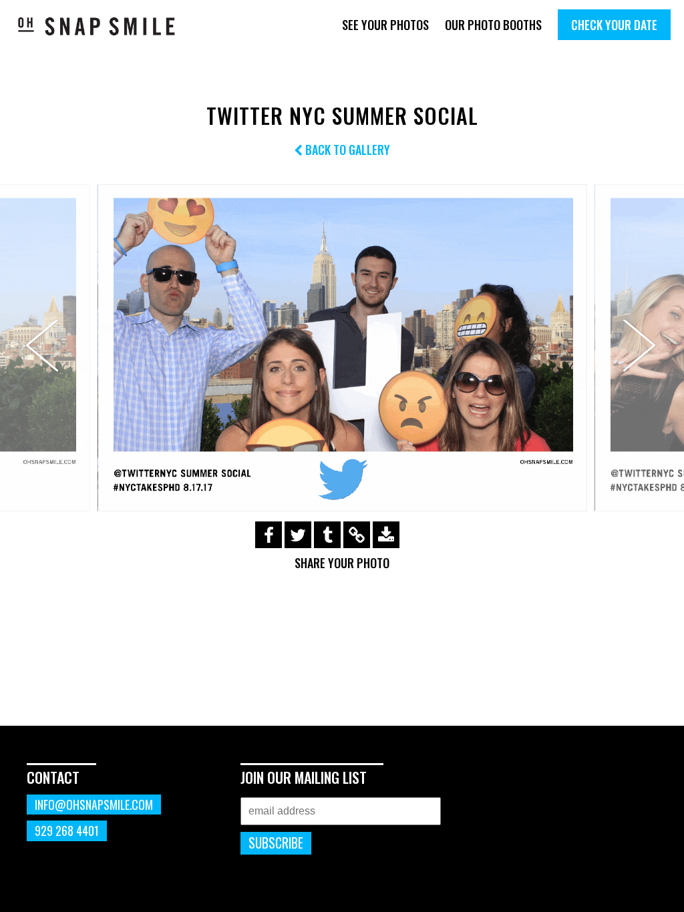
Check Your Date (614, 24)
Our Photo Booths (493, 24)
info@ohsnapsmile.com (94, 804)
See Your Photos (385, 24)
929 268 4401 (67, 830)
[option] (342, 347)
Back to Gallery (346, 149)
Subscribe (275, 843)
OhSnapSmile (97, 26)
